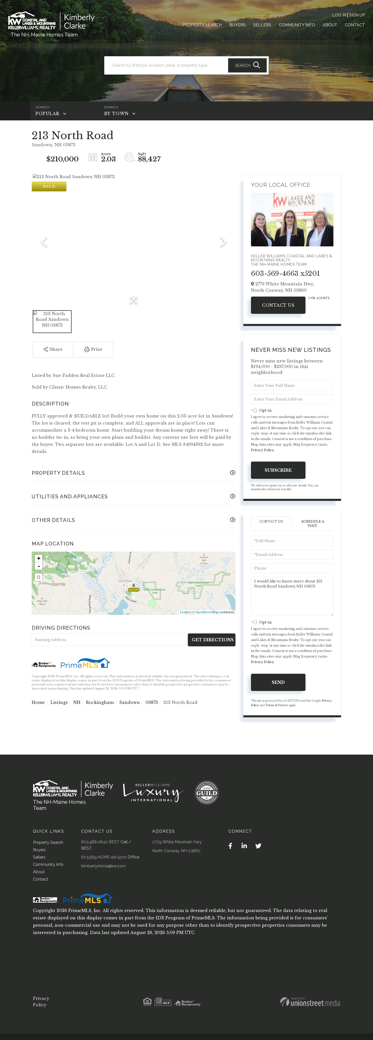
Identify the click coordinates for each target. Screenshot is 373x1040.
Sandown (129, 702)
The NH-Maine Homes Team (44, 35)
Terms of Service (276, 705)
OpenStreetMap (207, 612)
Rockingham (100, 702)
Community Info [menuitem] (297, 25)
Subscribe (278, 470)
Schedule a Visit (312, 524)
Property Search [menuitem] (202, 25)
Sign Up (357, 15)
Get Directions (213, 639)
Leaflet (185, 612)
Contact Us (278, 305)
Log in (339, 15)
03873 (151, 702)
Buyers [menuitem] (237, 25)
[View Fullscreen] (38, 577)
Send (278, 682)
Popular (47, 113)
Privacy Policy (262, 450)
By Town (116, 113)
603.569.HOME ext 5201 (104, 857)
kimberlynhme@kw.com (103, 866)
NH (76, 702)
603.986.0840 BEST (100, 842)
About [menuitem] (330, 25)
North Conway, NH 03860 (176, 850)
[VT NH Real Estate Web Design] (310, 1001)
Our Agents (319, 298)
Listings (59, 702)
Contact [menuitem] (355, 25)
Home (38, 702)
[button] (247, 65)
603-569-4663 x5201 (285, 273)
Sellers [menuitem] (262, 25)
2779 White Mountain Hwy (177, 842)
